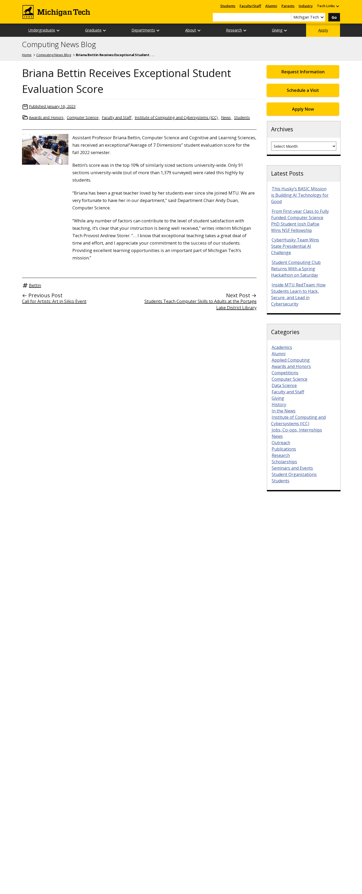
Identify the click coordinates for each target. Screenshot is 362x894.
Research (234, 30)
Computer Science (83, 117)
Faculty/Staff (250, 5)
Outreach (281, 443)
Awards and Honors (46, 117)
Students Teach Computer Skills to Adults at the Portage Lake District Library (200, 304)
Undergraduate (41, 30)
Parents (287, 5)
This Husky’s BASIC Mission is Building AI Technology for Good (300, 195)
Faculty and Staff (116, 117)
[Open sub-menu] (337, 6)
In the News (283, 411)
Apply (323, 30)
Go (334, 17)
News (226, 117)
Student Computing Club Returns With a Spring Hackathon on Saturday (296, 268)
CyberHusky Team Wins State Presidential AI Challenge (295, 246)
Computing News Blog (59, 44)
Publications (284, 449)
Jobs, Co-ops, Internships (297, 430)
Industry (306, 5)
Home (27, 54)
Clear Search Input (287, 17)
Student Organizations (294, 474)
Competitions (285, 373)
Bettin (35, 285)
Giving (277, 30)
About (190, 30)
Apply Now (303, 109)
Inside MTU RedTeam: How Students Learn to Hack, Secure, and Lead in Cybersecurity (298, 294)
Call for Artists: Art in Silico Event (54, 301)
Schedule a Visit (303, 90)
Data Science (284, 385)
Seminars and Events (292, 468)
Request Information (303, 72)
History (279, 404)
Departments (143, 30)
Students (227, 5)
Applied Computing (291, 360)
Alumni (271, 5)
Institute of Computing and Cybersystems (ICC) (176, 117)
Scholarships (284, 462)
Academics (282, 347)
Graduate (93, 30)
